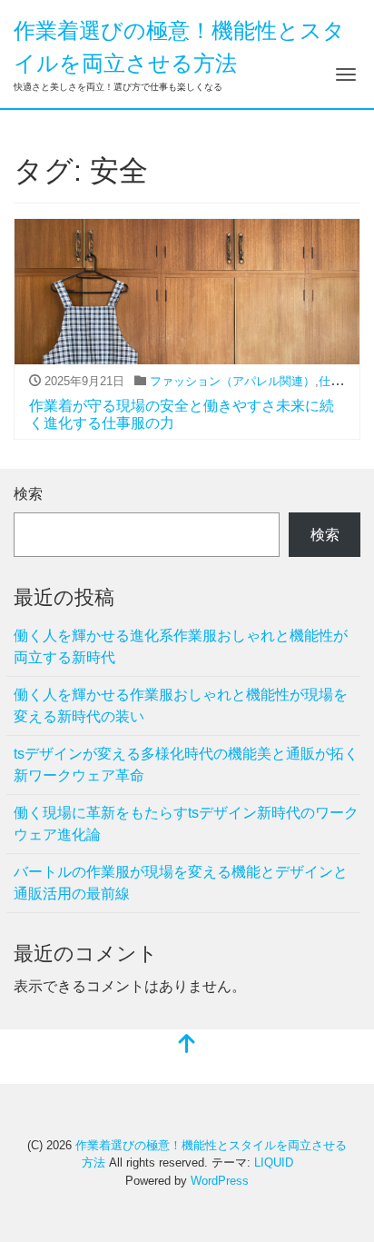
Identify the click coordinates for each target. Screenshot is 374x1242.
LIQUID (273, 1162)
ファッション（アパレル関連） (232, 381)
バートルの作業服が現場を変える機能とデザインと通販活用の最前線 (181, 882)
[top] (187, 1045)
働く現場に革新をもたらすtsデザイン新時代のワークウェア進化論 (186, 823)
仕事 (330, 381)
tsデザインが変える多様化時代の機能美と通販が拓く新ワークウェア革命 (186, 764)
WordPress (220, 1180)
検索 (28, 494)
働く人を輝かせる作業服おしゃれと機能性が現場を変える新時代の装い (181, 705)
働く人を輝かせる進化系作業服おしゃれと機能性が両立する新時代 (181, 646)
